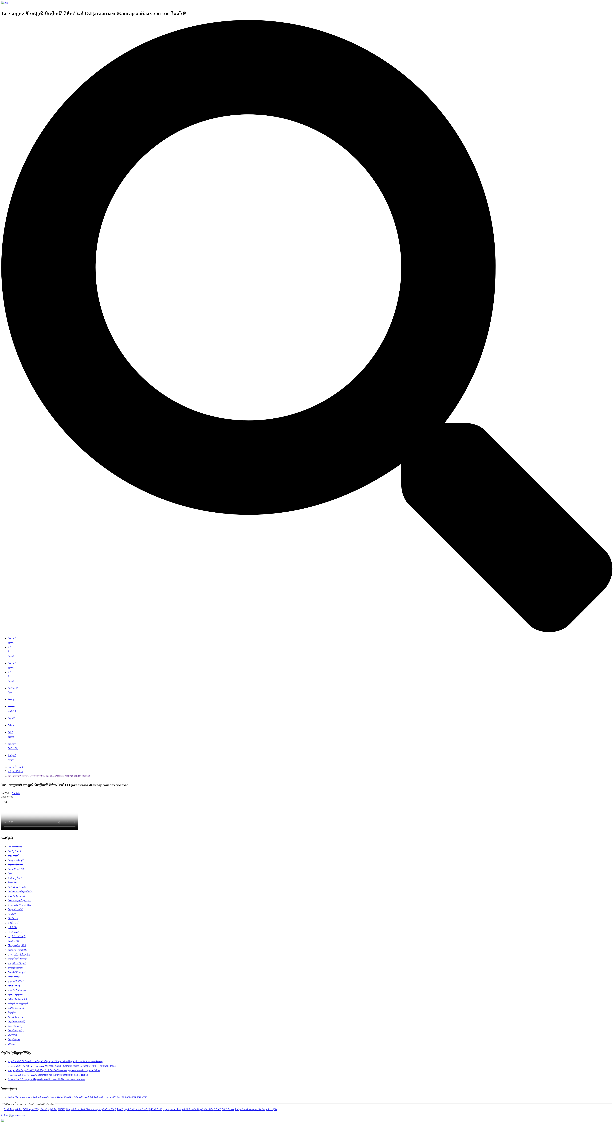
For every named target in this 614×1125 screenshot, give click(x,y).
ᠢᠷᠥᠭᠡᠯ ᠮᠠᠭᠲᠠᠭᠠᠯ (16, 896)
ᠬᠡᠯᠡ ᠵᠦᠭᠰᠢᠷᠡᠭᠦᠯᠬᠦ (17, 945)
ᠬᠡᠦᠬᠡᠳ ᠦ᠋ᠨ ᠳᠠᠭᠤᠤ (17, 887)
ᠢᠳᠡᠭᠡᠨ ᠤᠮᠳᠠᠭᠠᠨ (17, 990)
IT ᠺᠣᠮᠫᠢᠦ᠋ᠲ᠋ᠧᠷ (15, 932)
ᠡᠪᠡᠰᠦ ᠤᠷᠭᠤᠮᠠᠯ (16, 1008)
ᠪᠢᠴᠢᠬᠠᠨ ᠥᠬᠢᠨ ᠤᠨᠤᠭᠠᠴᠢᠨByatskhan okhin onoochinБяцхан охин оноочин (46, 1079)
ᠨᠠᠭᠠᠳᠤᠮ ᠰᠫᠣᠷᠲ (16, 981)
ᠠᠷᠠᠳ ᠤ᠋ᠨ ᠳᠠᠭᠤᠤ (17, 958)
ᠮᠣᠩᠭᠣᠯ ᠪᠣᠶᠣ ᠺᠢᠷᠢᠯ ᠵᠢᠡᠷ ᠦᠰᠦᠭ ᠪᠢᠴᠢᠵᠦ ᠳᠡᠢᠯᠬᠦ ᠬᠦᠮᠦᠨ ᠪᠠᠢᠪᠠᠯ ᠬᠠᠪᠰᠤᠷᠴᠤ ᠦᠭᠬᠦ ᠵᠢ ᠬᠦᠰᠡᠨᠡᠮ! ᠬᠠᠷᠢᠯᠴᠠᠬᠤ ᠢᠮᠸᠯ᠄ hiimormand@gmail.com (77, 1097)
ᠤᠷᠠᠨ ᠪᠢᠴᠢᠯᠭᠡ (15, 1026)
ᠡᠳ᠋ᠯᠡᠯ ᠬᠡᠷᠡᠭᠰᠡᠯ (15, 994)
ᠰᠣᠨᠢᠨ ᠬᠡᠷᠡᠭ (14, 1039)
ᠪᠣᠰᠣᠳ (12, 1044)
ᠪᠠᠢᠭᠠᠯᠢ (12, 1012)
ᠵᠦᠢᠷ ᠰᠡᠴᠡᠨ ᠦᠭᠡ (17, 936)
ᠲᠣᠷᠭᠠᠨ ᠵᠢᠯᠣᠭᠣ (16, 860)
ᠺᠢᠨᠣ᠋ (10, 873)
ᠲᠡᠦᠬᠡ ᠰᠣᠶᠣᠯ (14, 851)
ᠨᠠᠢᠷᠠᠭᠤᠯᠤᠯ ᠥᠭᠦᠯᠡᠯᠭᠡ (19, 905)
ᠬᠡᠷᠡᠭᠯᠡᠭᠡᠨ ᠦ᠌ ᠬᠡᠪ (16, 1021)
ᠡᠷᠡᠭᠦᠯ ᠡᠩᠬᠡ (14, 985)
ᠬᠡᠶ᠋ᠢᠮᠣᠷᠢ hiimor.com (13, 1115)
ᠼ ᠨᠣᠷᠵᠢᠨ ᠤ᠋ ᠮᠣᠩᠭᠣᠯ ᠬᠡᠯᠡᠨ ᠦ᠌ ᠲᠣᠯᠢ (181, 1109)
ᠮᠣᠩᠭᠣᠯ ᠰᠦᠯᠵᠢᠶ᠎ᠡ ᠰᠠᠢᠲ (248, 1109)
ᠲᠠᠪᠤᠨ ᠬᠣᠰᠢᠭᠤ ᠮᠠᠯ (17, 999)
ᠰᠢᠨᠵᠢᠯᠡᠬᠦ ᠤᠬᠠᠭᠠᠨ (17, 972)
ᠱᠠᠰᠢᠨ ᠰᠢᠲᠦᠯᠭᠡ (16, 1030)
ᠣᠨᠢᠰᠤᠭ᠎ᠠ (13, 940)
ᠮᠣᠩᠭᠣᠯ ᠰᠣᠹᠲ (269, 1109)
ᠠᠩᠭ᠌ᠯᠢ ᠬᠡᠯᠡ (13, 923)
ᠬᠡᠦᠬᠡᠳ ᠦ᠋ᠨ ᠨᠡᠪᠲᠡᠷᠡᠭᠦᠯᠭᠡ (20, 891)
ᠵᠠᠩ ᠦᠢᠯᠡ (13, 855)
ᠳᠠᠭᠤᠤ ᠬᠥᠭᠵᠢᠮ (16, 864)
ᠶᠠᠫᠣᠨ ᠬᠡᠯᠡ (12, 927)
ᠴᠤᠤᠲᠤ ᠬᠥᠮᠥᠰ (15, 967)
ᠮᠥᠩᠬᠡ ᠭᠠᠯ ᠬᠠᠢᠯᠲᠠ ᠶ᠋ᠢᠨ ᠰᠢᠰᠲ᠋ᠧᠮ (133, 1109)
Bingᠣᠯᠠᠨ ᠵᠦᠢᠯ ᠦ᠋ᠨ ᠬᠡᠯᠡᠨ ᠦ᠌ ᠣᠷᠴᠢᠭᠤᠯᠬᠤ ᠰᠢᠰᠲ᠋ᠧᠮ (91, 1109)
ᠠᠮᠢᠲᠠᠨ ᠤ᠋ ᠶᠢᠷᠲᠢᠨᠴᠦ (18, 1003)
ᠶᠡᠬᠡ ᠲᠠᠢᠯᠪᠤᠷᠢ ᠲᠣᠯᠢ (210, 1109)
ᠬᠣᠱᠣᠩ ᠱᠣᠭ (15, 878)
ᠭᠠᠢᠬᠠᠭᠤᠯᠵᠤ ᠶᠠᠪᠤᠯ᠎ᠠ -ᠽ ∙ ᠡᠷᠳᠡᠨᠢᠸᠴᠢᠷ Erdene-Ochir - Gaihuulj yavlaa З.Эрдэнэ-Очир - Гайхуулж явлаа (62, 1065)
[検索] (307, 631)
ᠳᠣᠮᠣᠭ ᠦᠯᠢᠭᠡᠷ (16, 869)
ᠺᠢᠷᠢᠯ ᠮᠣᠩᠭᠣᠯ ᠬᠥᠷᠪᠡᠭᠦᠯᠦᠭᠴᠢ (19, 1109)
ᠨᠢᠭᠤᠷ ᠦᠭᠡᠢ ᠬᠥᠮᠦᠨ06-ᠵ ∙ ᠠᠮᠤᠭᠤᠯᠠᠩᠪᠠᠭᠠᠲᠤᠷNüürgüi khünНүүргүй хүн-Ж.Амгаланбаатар (55, 1061)
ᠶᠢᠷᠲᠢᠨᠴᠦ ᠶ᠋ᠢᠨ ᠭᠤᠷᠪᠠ (19, 954)
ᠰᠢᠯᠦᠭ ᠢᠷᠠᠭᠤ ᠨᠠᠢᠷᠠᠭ (19, 900)
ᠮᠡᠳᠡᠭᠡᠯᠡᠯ (12, 882)
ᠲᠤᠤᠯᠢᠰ (16, 793)
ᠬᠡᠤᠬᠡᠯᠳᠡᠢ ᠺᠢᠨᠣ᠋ (15, 846)
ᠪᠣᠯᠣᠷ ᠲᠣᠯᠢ (156, 1109)
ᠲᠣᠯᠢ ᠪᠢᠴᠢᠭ (228, 1109)
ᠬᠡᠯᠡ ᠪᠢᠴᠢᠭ (13, 918)
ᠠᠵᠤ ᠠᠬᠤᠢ (14, 976)
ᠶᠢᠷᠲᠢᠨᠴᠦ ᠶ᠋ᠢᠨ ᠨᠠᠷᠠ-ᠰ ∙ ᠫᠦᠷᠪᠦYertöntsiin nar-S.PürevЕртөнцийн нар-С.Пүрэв (48, 1074)
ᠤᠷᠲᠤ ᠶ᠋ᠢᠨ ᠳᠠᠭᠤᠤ (17, 963)
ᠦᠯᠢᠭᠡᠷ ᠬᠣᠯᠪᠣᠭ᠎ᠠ (17, 949)
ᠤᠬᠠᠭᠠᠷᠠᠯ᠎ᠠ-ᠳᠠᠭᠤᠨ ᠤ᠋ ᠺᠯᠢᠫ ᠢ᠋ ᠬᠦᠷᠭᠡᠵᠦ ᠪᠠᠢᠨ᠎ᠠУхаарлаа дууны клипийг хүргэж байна (54, 1070)
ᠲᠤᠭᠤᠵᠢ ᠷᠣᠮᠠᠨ (15, 909)
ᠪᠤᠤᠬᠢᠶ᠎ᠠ (12, 1035)
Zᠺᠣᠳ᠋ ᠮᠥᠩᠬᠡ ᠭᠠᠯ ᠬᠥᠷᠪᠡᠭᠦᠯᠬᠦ (49, 1109)
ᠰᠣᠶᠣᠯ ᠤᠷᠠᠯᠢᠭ (15, 1017)
